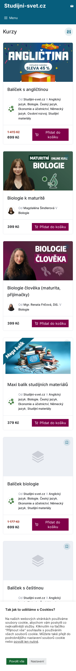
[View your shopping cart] (72, 6)
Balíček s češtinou (25, 587)
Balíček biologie (23, 483)
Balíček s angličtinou (27, 89)
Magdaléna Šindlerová (38, 208)
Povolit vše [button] (16, 661)
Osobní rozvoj (37, 113)
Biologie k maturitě (26, 198)
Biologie (32, 104)
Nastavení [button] (37, 661)
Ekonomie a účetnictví (33, 109)
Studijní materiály (39, 408)
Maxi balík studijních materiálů (37, 384)
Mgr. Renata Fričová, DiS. (40, 304)
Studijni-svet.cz (25, 6)
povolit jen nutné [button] (26, 642)
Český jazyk (48, 104)
